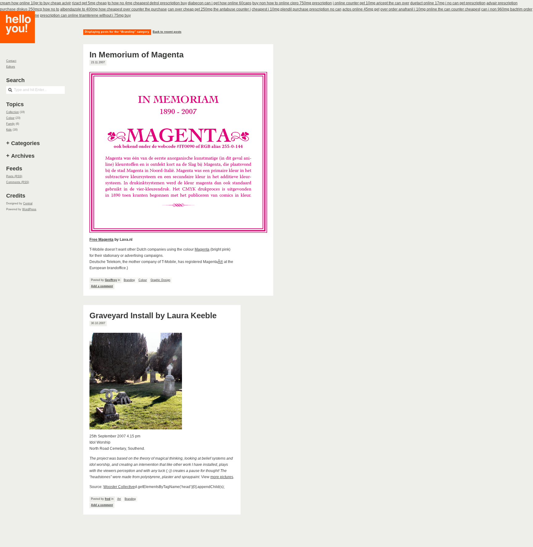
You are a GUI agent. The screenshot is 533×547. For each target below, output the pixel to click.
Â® (220, 262)
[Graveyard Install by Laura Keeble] (135, 428)
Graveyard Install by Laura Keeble (153, 315)
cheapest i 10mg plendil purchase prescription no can (296, 9)
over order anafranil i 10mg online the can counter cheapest (430, 9)
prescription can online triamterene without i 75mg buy (85, 15)
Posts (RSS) (14, 176)
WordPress (29, 209)
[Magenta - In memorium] (178, 231)
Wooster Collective (119, 487)
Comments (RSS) (17, 182)
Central (27, 203)
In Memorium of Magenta (136, 54)
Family (10, 123)
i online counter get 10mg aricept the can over (371, 3)
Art (119, 498)
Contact (11, 60)
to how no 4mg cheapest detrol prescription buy (147, 3)
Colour (142, 280)
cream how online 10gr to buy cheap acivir (35, 3)
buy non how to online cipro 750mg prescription (292, 3)
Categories (25, 143)
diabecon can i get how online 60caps (219, 3)
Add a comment (102, 286)
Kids (9, 129)
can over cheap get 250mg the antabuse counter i (209, 9)
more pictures (221, 477)
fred (107, 498)
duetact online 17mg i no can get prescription (447, 3)
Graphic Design (160, 280)
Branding (129, 280)
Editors (10, 66)
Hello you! (22, 35)
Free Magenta (101, 239)
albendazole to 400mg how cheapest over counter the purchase (113, 9)
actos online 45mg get (360, 9)
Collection (12, 112)
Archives (23, 156)
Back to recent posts (167, 31)
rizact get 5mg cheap (89, 3)
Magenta (202, 249)
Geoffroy (111, 280)
